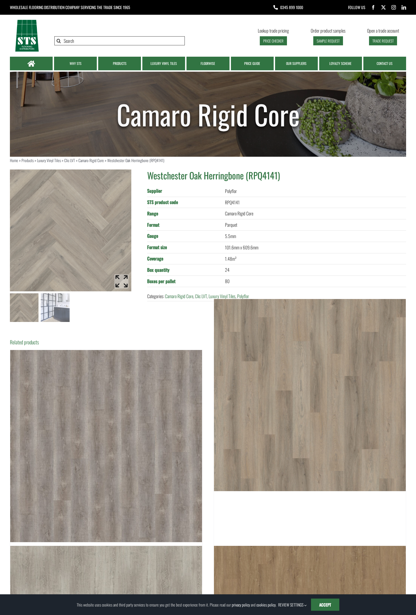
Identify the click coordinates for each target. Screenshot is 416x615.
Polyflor (243, 296)
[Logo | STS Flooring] (27, 21)
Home (14, 160)
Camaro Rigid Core (91, 160)
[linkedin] (404, 7)
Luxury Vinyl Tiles (49, 160)
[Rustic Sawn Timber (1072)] (106, 446)
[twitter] (383, 7)
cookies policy (266, 605)
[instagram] (393, 7)
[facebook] (373, 7)
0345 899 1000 (291, 7)
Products (28, 160)
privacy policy (241, 605)
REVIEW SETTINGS (291, 605)
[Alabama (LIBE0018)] (310, 395)
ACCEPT (325, 605)
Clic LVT (69, 160)
